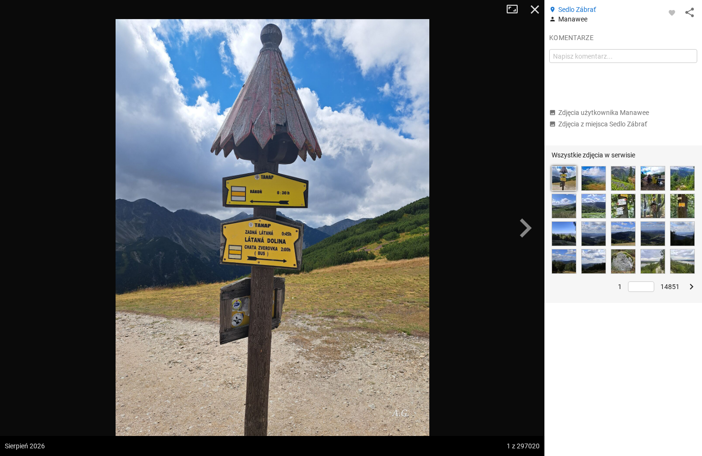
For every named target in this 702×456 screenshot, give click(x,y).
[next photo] (525, 228)
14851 (670, 286)
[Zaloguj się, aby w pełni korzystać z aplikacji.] (672, 12)
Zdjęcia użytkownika (603, 112)
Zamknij (534, 9)
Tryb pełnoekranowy (515, 9)
